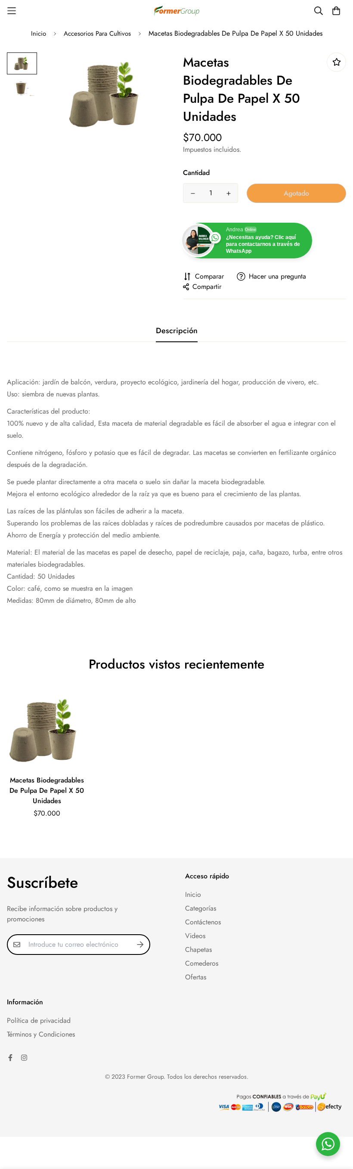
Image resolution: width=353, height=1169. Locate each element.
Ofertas (195, 977)
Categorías (200, 908)
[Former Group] (176, 11)
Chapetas (198, 949)
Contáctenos (203, 922)
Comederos (201, 963)
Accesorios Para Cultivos (97, 33)
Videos (195, 936)
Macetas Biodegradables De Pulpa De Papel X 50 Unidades (46, 790)
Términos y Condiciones (41, 1034)
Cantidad (196, 173)
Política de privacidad (39, 1020)
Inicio (38, 33)
